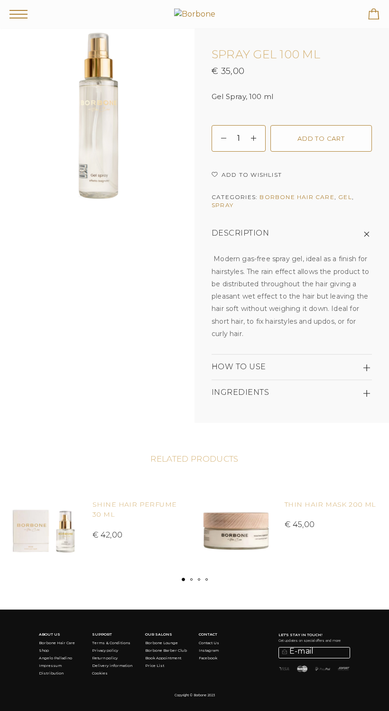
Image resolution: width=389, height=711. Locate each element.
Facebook (208, 658)
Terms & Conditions (111, 643)
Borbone (200, 695)
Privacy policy (105, 650)
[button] (183, 579)
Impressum (50, 666)
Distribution (51, 673)
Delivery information (112, 666)
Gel (345, 197)
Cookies (100, 673)
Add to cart (321, 138)
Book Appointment (163, 658)
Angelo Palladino (55, 658)
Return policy (105, 658)
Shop (44, 650)
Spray (222, 205)
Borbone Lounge (161, 643)
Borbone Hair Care (296, 197)
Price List (154, 666)
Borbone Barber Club (166, 650)
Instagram (209, 650)
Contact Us (209, 643)
